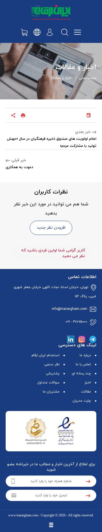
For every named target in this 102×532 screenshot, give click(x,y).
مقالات (86, 391)
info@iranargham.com (69, 309)
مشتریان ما (51, 391)
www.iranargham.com (23, 515)
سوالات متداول (48, 382)
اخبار (87, 382)
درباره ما (85, 355)
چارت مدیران (82, 401)
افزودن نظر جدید (51, 227)
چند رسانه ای (81, 373)
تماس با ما (83, 364)
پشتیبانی (53, 373)
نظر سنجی (52, 364)
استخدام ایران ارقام (45, 355)
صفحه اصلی (87, 78)
